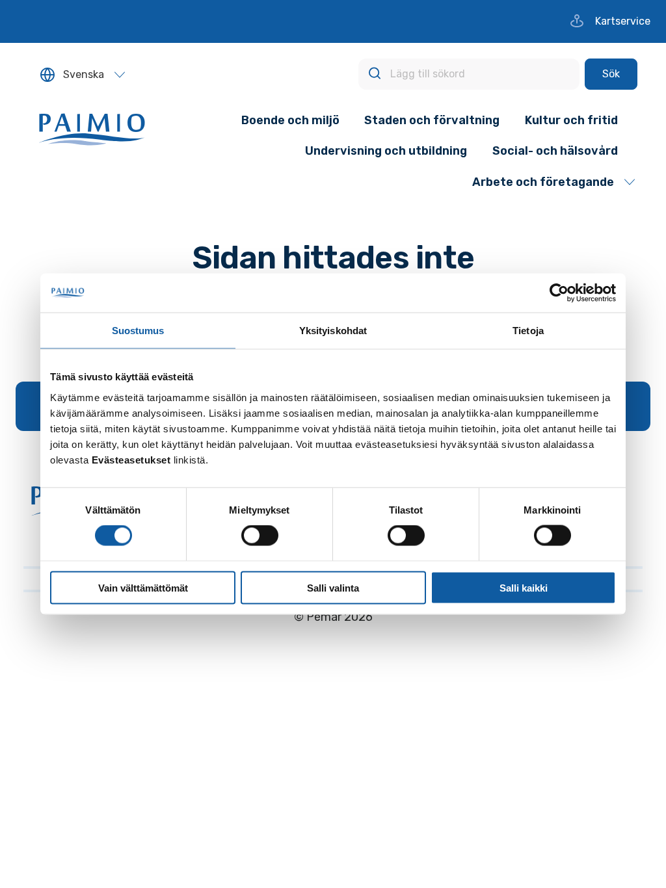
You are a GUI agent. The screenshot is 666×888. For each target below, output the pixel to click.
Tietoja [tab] (528, 330)
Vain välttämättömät (143, 587)
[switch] (259, 535)
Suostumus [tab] (138, 330)
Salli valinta (333, 587)
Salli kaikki (524, 587)
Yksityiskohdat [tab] (333, 330)
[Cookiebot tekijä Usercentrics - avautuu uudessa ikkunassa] (559, 293)
